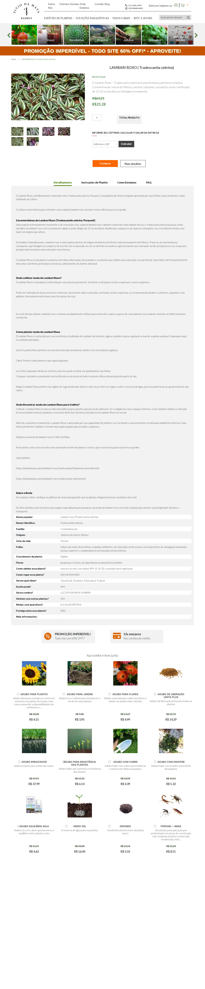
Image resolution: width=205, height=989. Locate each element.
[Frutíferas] (24, 35)
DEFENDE (125, 826)
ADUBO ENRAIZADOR (34, 761)
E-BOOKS (146, 18)
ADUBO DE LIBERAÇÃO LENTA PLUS (171, 696)
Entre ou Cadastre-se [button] (160, 5)
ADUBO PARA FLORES (125, 694)
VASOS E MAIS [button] (121, 18)
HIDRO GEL (79, 826)
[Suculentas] (76, 35)
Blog (107, 4)
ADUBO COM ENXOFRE (171, 761)
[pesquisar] (188, 17)
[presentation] (8, 35)
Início (13, 59)
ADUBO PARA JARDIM (80, 694)
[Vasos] (50, 35)
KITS (136, 18)
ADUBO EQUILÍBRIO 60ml (34, 826)
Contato (99, 4)
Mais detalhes (133, 164)
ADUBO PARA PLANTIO (34, 694)
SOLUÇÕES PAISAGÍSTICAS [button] (93, 18)
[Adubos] (128, 35)
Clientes (64, 4)
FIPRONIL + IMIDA (171, 826)
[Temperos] (154, 35)
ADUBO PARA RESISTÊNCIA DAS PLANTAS (79, 763)
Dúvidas (74, 4)
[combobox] (172, 17)
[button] (19, 131)
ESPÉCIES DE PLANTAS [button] (58, 18)
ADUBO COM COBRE (125, 761)
